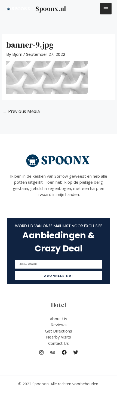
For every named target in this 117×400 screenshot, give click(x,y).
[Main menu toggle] (106, 9)
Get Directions (58, 331)
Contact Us (58, 343)
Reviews (59, 324)
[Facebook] (64, 352)
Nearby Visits (58, 337)
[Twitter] (75, 352)
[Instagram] (41, 352)
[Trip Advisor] (52, 352)
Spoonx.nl (51, 8)
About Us (58, 318)
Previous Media (21, 111)
